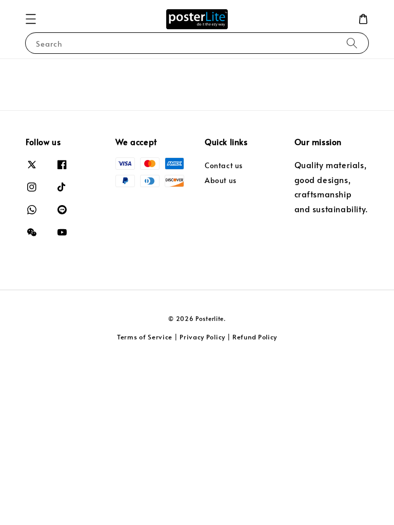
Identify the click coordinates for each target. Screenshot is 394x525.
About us (221, 180)
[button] (30, 19)
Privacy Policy (202, 336)
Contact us (224, 165)
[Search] (352, 43)
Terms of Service (144, 336)
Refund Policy (254, 336)
